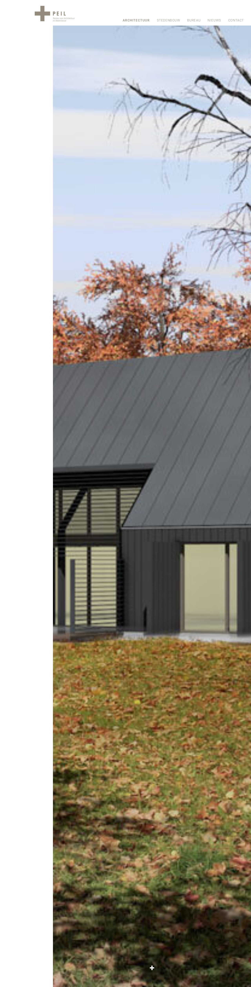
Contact (236, 20)
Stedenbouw (168, 20)
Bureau (194, 20)
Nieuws (214, 20)
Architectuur (136, 20)
